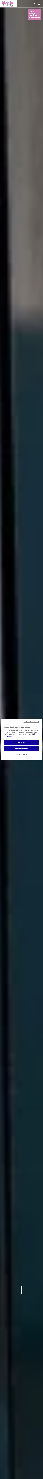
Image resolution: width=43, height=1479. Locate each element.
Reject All (21, 742)
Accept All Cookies (21, 748)
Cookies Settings (21, 754)
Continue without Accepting (32, 722)
